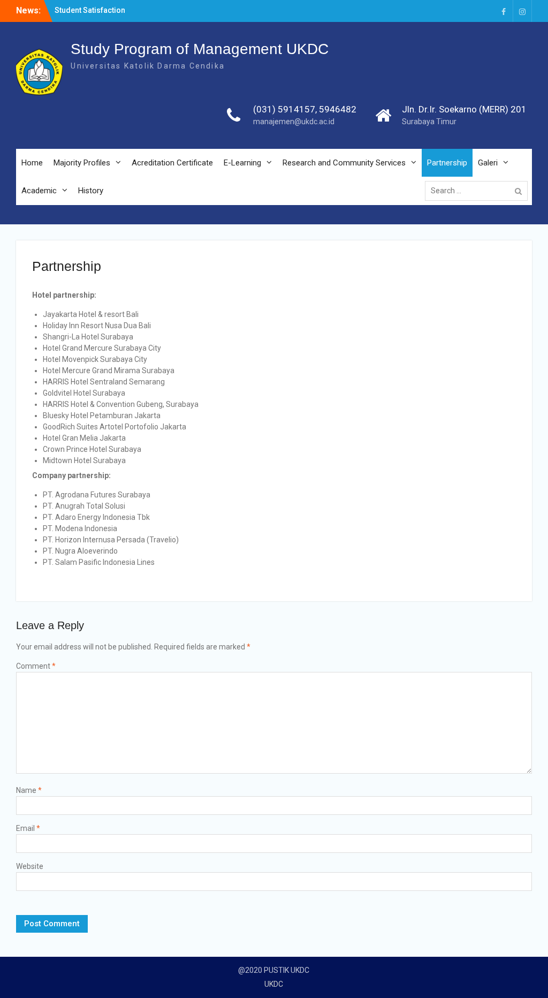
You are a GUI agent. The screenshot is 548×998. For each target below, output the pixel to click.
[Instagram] (522, 11)
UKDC (273, 984)
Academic (39, 190)
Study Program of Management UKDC (200, 49)
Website (29, 866)
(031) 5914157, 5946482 (304, 109)
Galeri (488, 163)
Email (28, 828)
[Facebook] (503, 11)
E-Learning (242, 163)
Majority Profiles (82, 163)
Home (32, 163)
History (90, 190)
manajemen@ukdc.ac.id (293, 121)
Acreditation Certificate (172, 163)
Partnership (447, 163)
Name (29, 790)
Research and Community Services (344, 163)
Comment (36, 666)
